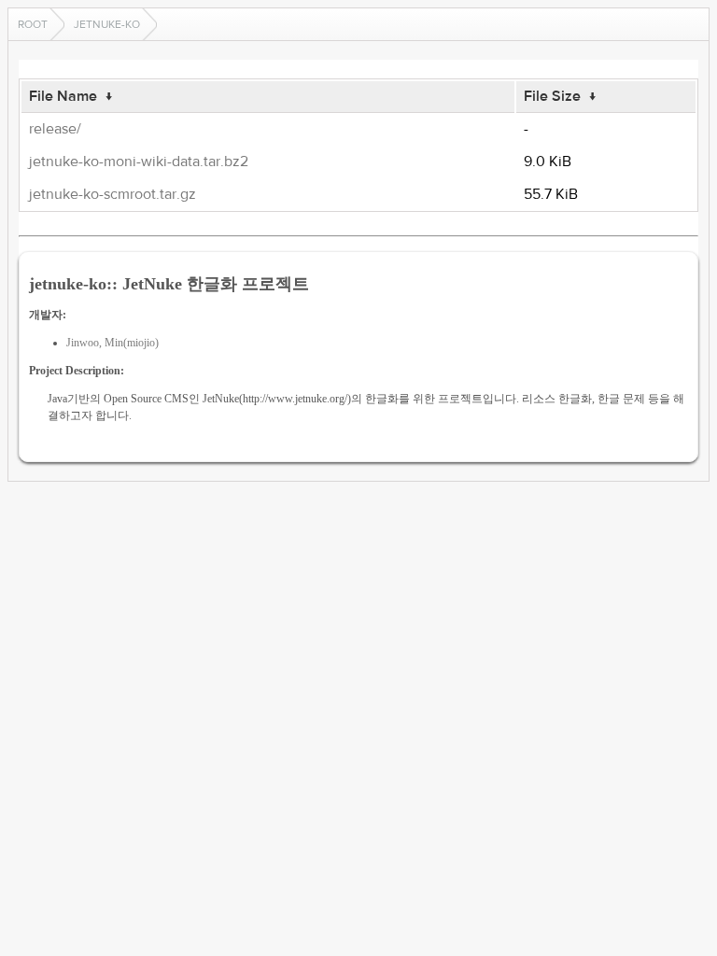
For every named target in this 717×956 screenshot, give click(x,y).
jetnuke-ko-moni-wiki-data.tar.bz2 (138, 161)
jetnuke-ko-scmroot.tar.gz (112, 194)
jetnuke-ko (107, 24)
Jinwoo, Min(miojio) (112, 342)
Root (33, 24)
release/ (55, 129)
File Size (552, 96)
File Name (63, 96)
